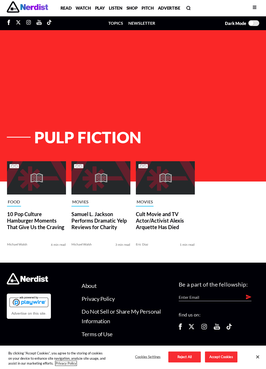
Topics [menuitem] (115, 23)
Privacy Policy (98, 298)
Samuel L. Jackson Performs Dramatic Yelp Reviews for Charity (99, 220)
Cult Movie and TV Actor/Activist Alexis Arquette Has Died (160, 220)
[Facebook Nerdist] (10, 23)
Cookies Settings (148, 357)
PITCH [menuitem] (148, 7)
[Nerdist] (27, 8)
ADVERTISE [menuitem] (169, 7)
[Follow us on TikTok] (229, 328)
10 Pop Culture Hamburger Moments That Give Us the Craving (35, 220)
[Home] (27, 283)
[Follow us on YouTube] (217, 328)
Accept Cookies (221, 357)
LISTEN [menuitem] (115, 7)
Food (14, 201)
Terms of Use (97, 334)
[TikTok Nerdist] (49, 23)
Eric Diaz (142, 244)
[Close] (257, 357)
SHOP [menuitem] (132, 7)
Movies (80, 201)
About (89, 285)
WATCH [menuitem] (83, 7)
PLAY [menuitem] (100, 7)
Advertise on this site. (28, 313)
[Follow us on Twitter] (191, 328)
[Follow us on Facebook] (180, 328)
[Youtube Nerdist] (39, 23)
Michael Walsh (17, 244)
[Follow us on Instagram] (204, 328)
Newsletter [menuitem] (141, 23)
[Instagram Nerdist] (28, 23)
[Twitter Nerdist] (18, 23)
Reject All (184, 357)
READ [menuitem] (66, 7)
